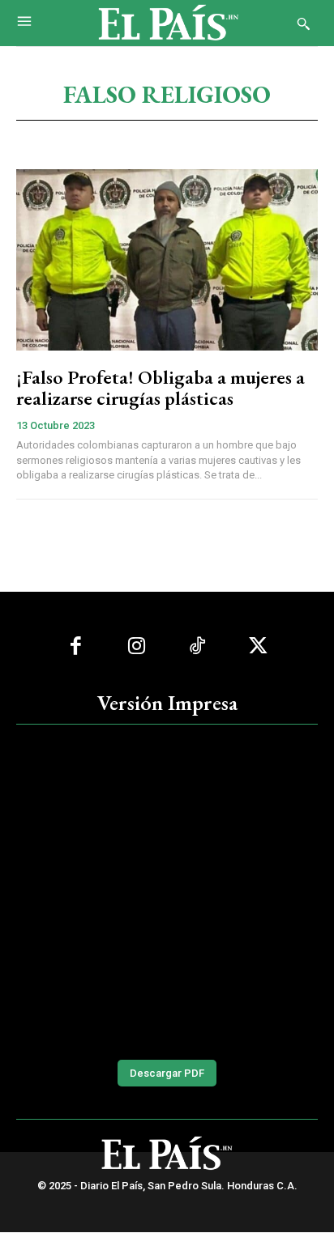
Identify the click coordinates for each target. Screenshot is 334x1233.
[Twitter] (258, 646)
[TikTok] (197, 646)
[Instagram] (136, 646)
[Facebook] (75, 646)
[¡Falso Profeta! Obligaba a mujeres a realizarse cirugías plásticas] (167, 259)
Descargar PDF (167, 1073)
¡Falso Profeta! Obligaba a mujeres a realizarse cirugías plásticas (160, 387)
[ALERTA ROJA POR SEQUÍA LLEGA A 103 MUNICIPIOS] (167, 889)
